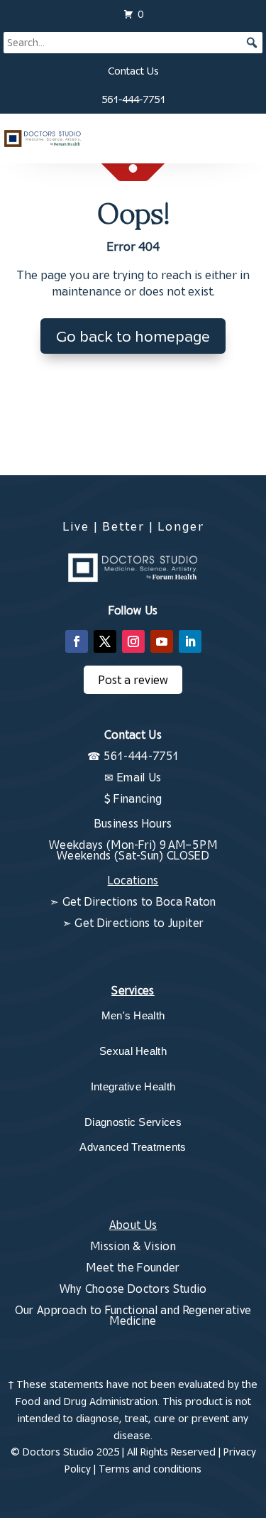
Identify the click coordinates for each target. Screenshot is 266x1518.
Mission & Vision (133, 1246)
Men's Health (133, 1015)
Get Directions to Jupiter (139, 922)
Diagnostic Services (133, 1122)
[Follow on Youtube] (161, 641)
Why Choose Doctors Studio (133, 1288)
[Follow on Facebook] (76, 641)
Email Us (139, 777)
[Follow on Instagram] (133, 641)
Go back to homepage (133, 336)
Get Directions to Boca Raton (139, 901)
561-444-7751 (133, 99)
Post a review (133, 680)
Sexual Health (133, 1051)
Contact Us (133, 71)
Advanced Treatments (132, 1147)
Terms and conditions (150, 1469)
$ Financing (133, 798)
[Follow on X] (105, 641)
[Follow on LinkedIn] (190, 641)
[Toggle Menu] (245, 138)
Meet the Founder (132, 1267)
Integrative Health (133, 1086)
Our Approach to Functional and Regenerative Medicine (133, 1315)
